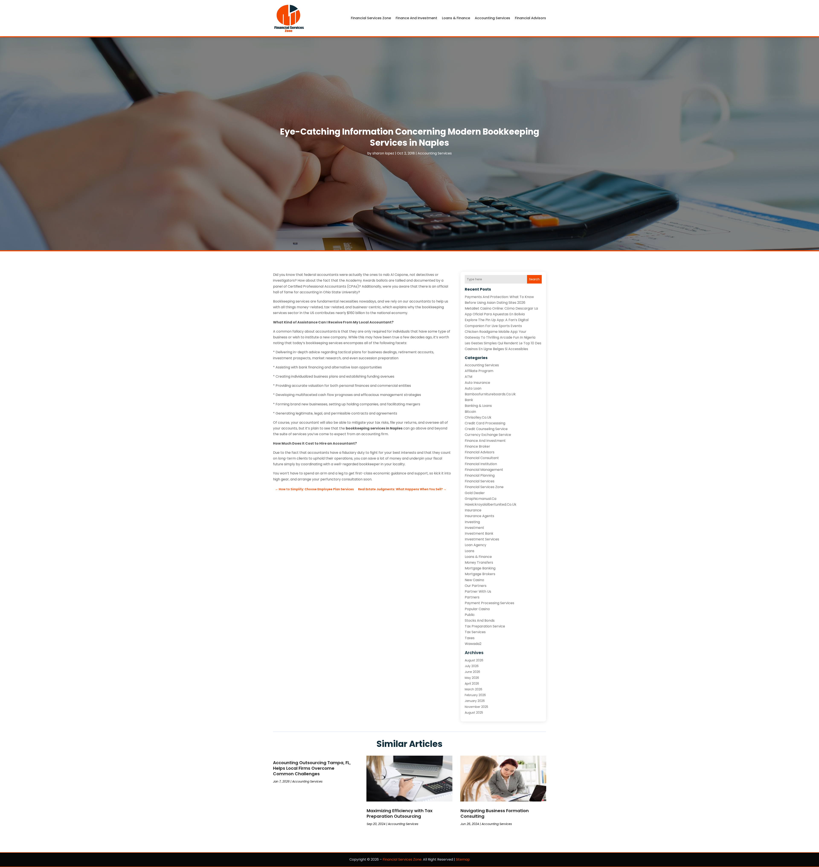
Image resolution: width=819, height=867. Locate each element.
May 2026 (472, 678)
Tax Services (475, 632)
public (470, 614)
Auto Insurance (477, 382)
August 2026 (474, 660)
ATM (468, 376)
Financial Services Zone (371, 18)
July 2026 (472, 666)
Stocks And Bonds (480, 620)
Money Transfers (479, 562)
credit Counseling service (486, 428)
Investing (472, 521)
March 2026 (473, 689)
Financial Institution (481, 463)
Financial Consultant (482, 457)
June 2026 (472, 672)
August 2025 (474, 712)
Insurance (473, 510)
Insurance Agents (479, 516)
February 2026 (475, 695)
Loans (469, 550)
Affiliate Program (479, 370)
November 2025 (476, 707)
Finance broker (477, 446)
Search (534, 279)
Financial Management (484, 469)
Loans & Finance (456, 18)
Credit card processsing (485, 423)
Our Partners (475, 585)
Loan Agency (475, 545)
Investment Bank (479, 533)
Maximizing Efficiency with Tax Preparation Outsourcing (400, 813)
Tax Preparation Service (485, 626)
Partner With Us (478, 591)
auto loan (473, 388)
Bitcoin (470, 411)
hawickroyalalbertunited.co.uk (490, 504)
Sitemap (463, 859)
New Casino (474, 580)
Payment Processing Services (489, 603)
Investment (474, 527)
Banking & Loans (478, 405)
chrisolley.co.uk (478, 417)
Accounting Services (492, 18)
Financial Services (479, 481)
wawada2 (473, 643)
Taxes (470, 638)
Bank (469, 399)
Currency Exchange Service (488, 434)
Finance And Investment (416, 18)
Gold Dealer (475, 492)
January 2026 (475, 701)
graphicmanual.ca (480, 498)
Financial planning (480, 475)
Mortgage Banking (480, 568)
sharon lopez (383, 153)
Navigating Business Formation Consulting (494, 813)
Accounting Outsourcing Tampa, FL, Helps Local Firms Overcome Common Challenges (312, 768)
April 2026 (472, 683)
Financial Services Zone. (402, 859)
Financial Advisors (530, 18)
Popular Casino (477, 609)
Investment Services (482, 539)
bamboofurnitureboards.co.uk (490, 394)
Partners (472, 597)
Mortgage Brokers (480, 574)
